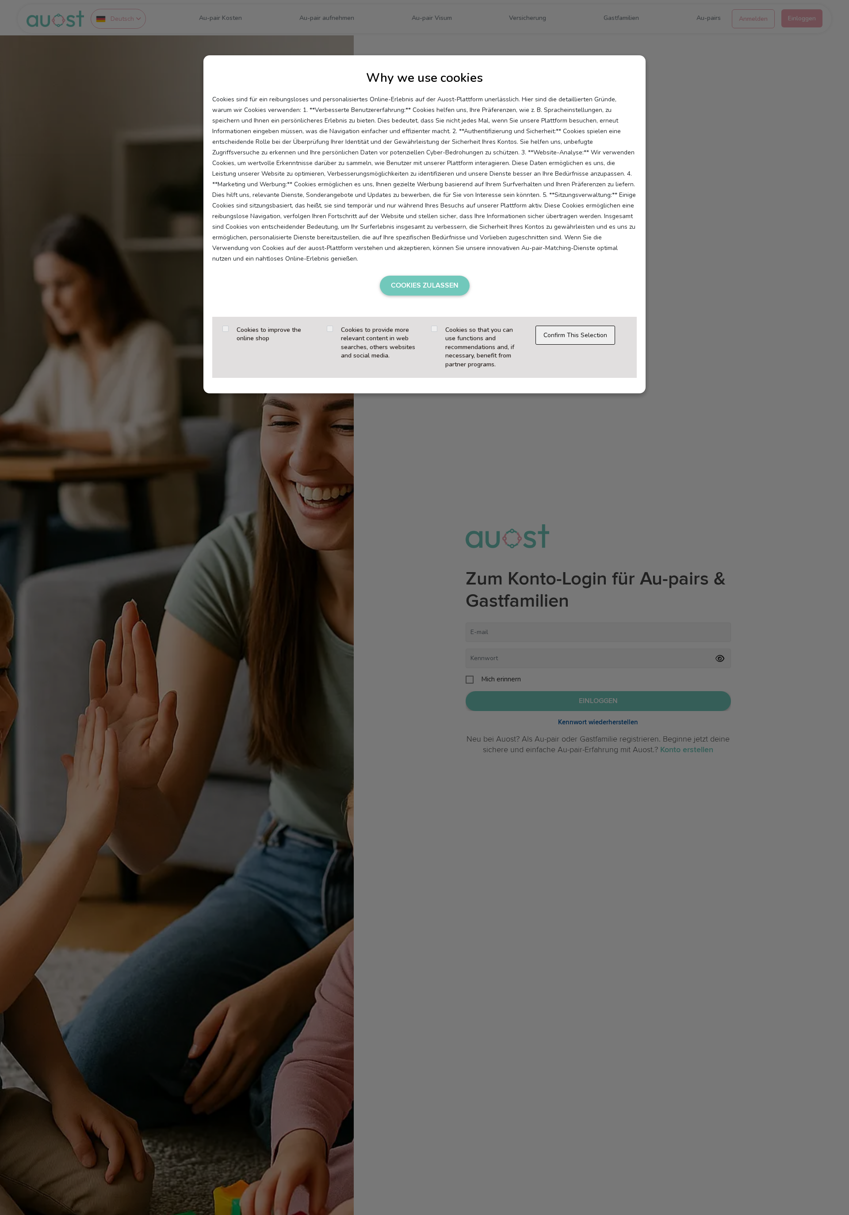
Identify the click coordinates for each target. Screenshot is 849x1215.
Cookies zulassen (425, 285)
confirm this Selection (575, 335)
